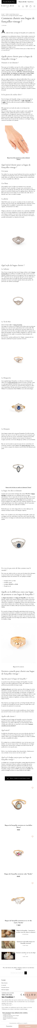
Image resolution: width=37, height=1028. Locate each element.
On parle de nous (5, 987)
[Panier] (30, 6)
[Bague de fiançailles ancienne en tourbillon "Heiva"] (18, 809)
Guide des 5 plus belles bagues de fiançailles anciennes (26, 942)
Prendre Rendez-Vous (9, 1)
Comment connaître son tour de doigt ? (26, 953)
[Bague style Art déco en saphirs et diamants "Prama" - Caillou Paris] (18, 468)
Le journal (3, 985)
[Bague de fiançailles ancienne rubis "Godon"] (18, 856)
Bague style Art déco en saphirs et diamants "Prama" (18, 487)
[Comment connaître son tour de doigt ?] (8, 956)
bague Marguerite (13, 382)
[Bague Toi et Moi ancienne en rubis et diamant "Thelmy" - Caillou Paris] (18, 141)
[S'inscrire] (25, 972)
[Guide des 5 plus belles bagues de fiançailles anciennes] (8, 945)
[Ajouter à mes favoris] (32, 787)
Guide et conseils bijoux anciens (12, 14)
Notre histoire (4, 983)
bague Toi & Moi (18, 324)
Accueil (2, 14)
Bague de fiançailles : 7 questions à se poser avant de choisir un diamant (25, 931)
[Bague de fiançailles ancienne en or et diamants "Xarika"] (18, 904)
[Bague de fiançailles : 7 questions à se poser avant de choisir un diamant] (8, 933)
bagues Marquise (26, 445)
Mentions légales (5, 989)
